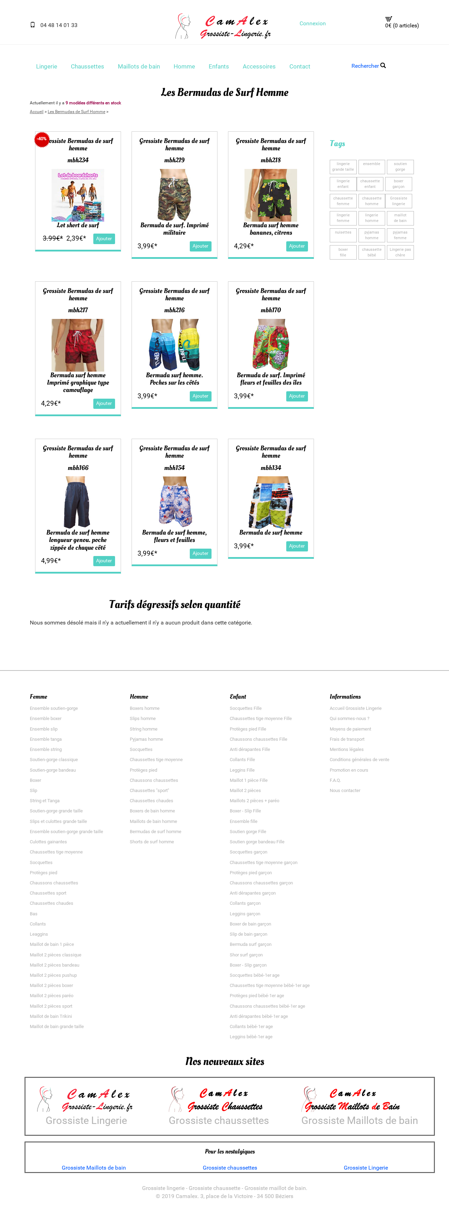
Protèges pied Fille (248, 729)
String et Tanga (45, 800)
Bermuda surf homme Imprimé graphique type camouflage (78, 382)
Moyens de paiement (350, 729)
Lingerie (46, 66)
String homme (144, 729)
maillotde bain (400, 218)
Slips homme (143, 718)
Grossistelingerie (398, 201)
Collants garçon (245, 903)
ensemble (371, 164)
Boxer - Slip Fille (245, 810)
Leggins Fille (242, 770)
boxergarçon (398, 184)
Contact (299, 66)
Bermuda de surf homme (270, 532)
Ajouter (104, 239)
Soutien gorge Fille (248, 831)
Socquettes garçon (248, 852)
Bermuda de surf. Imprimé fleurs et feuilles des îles (271, 379)
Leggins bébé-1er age (251, 1036)
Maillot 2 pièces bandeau (54, 965)
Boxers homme (145, 708)
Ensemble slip (44, 729)
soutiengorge (400, 167)
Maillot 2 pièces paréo (51, 995)
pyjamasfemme (400, 235)
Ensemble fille (243, 821)
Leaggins (39, 934)
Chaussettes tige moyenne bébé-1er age (270, 985)
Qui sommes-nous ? (349, 718)
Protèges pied (43, 872)
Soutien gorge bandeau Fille (257, 841)
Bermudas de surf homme (155, 831)
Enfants (219, 66)
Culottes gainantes (48, 841)
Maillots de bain (139, 66)
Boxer (35, 780)
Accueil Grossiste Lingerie (356, 708)
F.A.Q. (335, 780)
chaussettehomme (372, 201)
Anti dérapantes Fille (250, 749)
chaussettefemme (343, 201)
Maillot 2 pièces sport (51, 1006)
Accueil (36, 111)
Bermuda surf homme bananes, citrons (271, 229)
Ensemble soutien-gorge (54, 708)
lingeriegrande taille (343, 167)
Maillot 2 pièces (245, 790)
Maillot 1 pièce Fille (249, 780)
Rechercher (365, 66)
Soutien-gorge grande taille (56, 810)
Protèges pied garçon (251, 872)
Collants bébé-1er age (251, 1026)
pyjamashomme (371, 235)
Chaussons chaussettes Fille (258, 739)
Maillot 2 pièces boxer (51, 985)
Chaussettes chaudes (51, 903)
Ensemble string (46, 749)
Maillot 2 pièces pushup (53, 975)
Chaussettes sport (48, 893)
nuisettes (343, 232)
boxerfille (343, 252)
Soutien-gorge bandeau (53, 770)
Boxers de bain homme (152, 810)
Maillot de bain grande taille (57, 1026)
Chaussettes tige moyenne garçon (263, 862)
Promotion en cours (349, 770)
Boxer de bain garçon (250, 924)
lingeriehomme (371, 218)
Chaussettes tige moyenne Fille (261, 718)
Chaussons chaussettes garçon (261, 882)
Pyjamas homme (146, 739)
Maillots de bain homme (153, 821)
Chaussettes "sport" (149, 790)
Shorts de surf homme (152, 841)
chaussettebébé (372, 252)
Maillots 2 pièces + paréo (254, 800)
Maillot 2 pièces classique (55, 954)
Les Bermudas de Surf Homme (76, 111)
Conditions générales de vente (359, 759)
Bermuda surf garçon (251, 944)
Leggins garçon (245, 913)
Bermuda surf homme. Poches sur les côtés (174, 379)
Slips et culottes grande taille (58, 821)
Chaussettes (87, 66)
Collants (38, 924)
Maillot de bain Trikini (51, 1016)
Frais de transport (347, 739)
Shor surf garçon (246, 954)
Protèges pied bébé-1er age (257, 995)
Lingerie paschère (400, 252)
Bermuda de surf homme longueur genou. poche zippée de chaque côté (77, 540)
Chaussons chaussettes (54, 882)
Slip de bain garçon (248, 934)
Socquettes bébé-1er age (255, 975)
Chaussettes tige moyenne (56, 852)
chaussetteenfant (370, 184)
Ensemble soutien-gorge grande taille (66, 831)
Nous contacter (345, 790)
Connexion (313, 23)
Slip (33, 790)
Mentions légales (347, 749)
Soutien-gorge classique (54, 759)
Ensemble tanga (46, 739)
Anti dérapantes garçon (253, 893)
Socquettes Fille (246, 708)
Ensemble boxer (45, 718)
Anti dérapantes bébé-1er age (259, 1016)
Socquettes (41, 862)
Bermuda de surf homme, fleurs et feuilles (174, 536)
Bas (34, 913)
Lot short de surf (78, 225)
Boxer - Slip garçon (248, 965)
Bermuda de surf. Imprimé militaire (174, 229)
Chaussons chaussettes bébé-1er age (267, 1006)
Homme (184, 66)
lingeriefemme (343, 218)
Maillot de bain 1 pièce (52, 944)
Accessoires (259, 66)
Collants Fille (242, 759)
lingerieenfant (343, 184)
